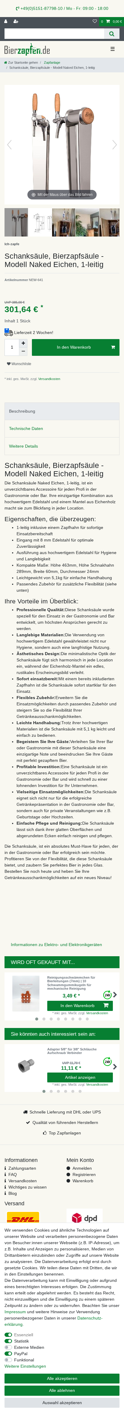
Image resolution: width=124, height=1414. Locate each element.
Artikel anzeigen (80, 1077)
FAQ (12, 1174)
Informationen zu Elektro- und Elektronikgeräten (56, 944)
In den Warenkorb (74, 347)
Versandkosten (48, 379)
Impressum (15, 1311)
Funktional (24, 1359)
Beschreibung (22, 411)
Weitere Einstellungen (25, 1366)
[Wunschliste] (95, 21)
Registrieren (84, 1174)
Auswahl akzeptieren (62, 1402)
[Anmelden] (6, 21)
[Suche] (111, 33)
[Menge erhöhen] (23, 343)
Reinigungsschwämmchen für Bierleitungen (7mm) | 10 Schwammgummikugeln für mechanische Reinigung (71, 983)
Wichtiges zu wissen (27, 1187)
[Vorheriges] (9, 144)
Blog (12, 1193)
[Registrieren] (16, 21)
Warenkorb (83, 1180)
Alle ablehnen (62, 1390)
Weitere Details (23, 446)
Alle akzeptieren (62, 1378)
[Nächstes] (114, 144)
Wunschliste (21, 364)
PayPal (20, 1353)
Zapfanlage (51, 62)
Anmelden (82, 1168)
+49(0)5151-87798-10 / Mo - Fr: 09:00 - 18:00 (63, 8)
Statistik (21, 1341)
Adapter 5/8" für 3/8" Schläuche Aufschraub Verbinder (72, 1051)
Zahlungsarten (22, 1168)
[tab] (62, 411)
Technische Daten (26, 428)
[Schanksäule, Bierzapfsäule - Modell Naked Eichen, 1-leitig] (20, 223)
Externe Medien (29, 1347)
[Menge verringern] (23, 351)
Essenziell (23, 1334)
